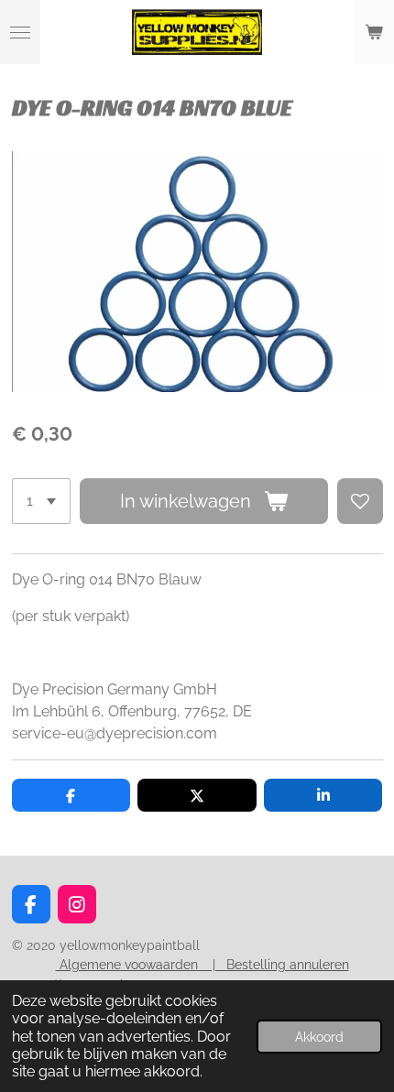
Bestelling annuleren (287, 964)
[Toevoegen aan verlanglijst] (360, 501)
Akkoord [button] (319, 1036)
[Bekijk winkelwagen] (374, 32)
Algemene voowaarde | (141, 964)
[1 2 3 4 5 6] (41, 501)
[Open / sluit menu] (20, 32)
